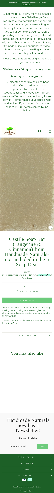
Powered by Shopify (27, 491)
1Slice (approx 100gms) (27, 291)
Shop (26, 469)
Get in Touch (26, 457)
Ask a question (27, 335)
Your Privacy (26, 475)
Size (27, 287)
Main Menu (26, 463)
